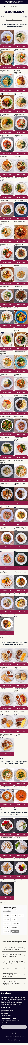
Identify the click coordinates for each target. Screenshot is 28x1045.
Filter (4, 16)
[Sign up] (24, 1027)
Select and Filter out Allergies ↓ (14, 20)
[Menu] (1, 6)
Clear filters (15, 931)
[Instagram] (15, 1033)
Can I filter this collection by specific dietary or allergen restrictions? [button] (13, 962)
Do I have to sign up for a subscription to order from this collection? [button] (11, 983)
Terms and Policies (14, 1040)
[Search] (5, 6)
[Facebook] (13, 1033)
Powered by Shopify (19, 1036)
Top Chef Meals (11, 1036)
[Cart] (26, 6)
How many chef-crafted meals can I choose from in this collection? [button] (13, 948)
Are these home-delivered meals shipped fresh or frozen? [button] (12, 955)
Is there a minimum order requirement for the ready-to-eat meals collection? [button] (12, 974)
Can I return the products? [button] (10, 968)
